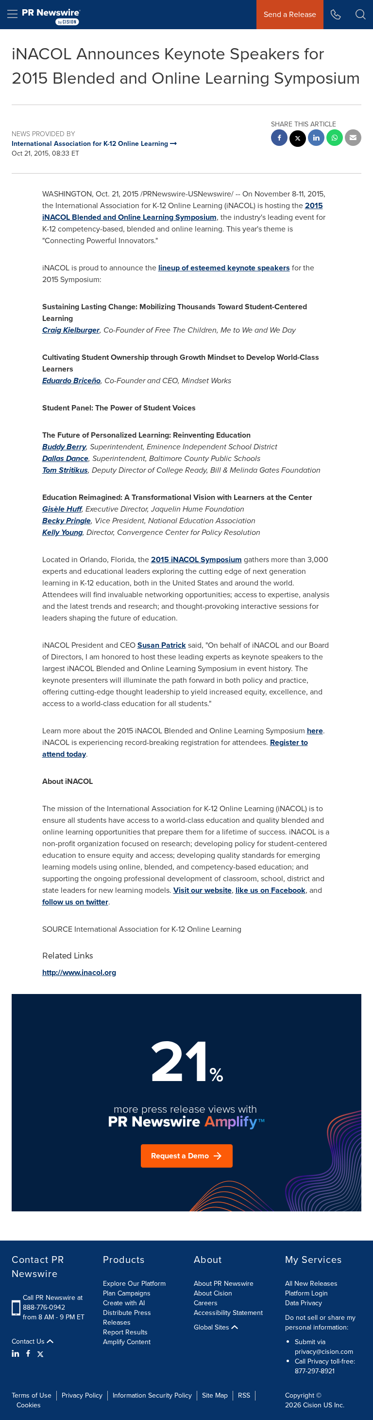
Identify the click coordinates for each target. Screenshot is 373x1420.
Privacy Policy (82, 1395)
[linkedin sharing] (316, 138)
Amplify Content (127, 1342)
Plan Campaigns (127, 1293)
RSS (244, 1395)
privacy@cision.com (324, 1352)
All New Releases (311, 1283)
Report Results (125, 1332)
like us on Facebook (270, 890)
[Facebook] (28, 1354)
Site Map (215, 1395)
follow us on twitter (75, 901)
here (315, 730)
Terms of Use (31, 1395)
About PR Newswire (224, 1283)
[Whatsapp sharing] (334, 138)
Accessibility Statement (228, 1313)
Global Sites (212, 1327)
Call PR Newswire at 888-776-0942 (53, 1303)
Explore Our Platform (134, 1283)
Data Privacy (303, 1303)
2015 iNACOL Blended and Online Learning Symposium (182, 211)
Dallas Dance (65, 458)
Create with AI (124, 1303)
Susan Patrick (161, 645)
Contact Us (29, 1342)
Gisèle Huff (62, 509)
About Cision (213, 1293)
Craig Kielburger (71, 330)
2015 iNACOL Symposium (196, 559)
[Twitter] (40, 1354)
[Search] (360, 14)
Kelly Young (62, 532)
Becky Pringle (66, 520)
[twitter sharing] (297, 139)
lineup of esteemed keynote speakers (224, 267)
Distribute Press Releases (127, 1318)
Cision (312, 1405)
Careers (206, 1303)
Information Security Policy (152, 1395)
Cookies (29, 1405)
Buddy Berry (64, 446)
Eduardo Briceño (71, 380)
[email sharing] (353, 138)
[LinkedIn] (17, 1354)
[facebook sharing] (279, 138)
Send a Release (290, 14)
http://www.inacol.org (79, 972)
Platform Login (306, 1293)
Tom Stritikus (65, 470)
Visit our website (202, 890)
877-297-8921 (315, 1371)
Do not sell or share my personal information (320, 1322)
